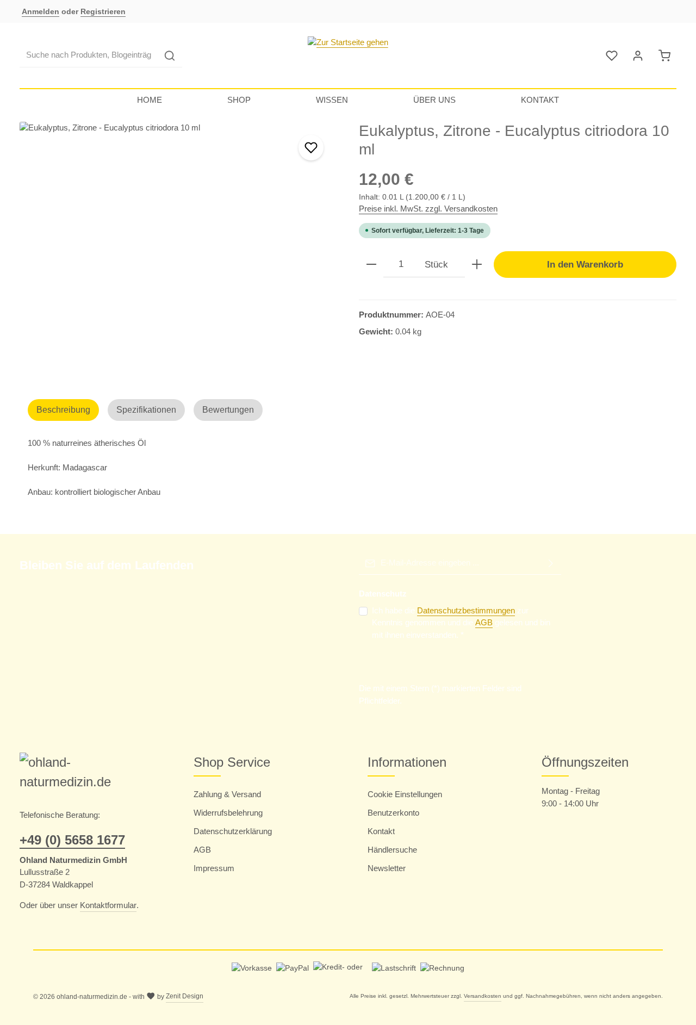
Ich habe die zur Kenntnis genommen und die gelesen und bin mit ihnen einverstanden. (461, 622)
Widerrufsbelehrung (228, 812)
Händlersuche (392, 849)
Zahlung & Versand (227, 794)
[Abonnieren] (550, 563)
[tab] (63, 410)
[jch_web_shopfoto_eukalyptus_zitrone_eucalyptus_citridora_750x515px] (178, 239)
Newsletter (387, 868)
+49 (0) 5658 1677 (72, 840)
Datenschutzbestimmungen (466, 610)
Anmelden (40, 11)
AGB (484, 622)
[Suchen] (169, 55)
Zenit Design (184, 996)
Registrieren (103, 11)
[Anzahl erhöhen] (476, 264)
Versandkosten (482, 996)
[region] (178, 248)
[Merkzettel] (612, 56)
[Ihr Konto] (638, 56)
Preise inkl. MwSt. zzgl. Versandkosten (428, 208)
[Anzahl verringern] (371, 264)
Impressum (214, 868)
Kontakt (381, 831)
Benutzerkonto (393, 812)
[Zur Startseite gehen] (348, 55)
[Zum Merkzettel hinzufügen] (311, 147)
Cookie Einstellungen (405, 794)
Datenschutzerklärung (233, 831)
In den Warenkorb (585, 264)
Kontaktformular (108, 905)
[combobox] (89, 55)
